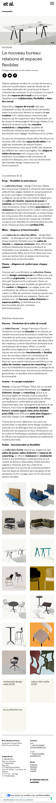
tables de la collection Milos (21, 234)
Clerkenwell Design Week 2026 (12, 682)
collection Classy (42, 272)
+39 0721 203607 (38, 745)
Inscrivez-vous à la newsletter (39, 780)
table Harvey (12, 328)
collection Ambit (14, 449)
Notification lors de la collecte (18, 799)
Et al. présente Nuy (12, 709)
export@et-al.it (35, 756)
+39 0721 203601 (38, 753)
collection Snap (13, 185)
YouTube (33, 769)
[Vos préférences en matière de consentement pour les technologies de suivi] (51, 798)
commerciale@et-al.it (38, 747)
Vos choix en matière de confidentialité (30, 795)
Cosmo (6, 386)
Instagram (33, 764)
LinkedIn (33, 771)
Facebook (33, 766)
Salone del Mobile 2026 (40, 682)
